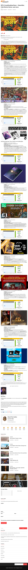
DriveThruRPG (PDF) (3, 405)
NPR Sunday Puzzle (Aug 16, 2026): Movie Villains (7, 539)
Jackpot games (3, 551)
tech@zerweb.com (11, 420)
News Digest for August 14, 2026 (5, 541)
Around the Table (3, 403)
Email (15, 513)
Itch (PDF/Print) (9, 405)
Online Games (2, 555)
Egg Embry (3, 396)
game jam (13, 73)
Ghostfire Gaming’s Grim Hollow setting (5, 404)
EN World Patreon (19, 406)
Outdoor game (2, 557)
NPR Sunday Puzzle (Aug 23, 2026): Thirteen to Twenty (7, 534)
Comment (2, 503)
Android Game (2, 548)
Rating (2, 511)
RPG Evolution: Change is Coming (15, 438)
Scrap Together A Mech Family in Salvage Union (18, 445)
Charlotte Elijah (5, 9)
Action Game (14, 9)
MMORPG (2, 553)
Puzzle (1, 559)
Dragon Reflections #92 (14, 460)
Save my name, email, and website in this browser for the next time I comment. (12, 520)
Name (2, 513)
